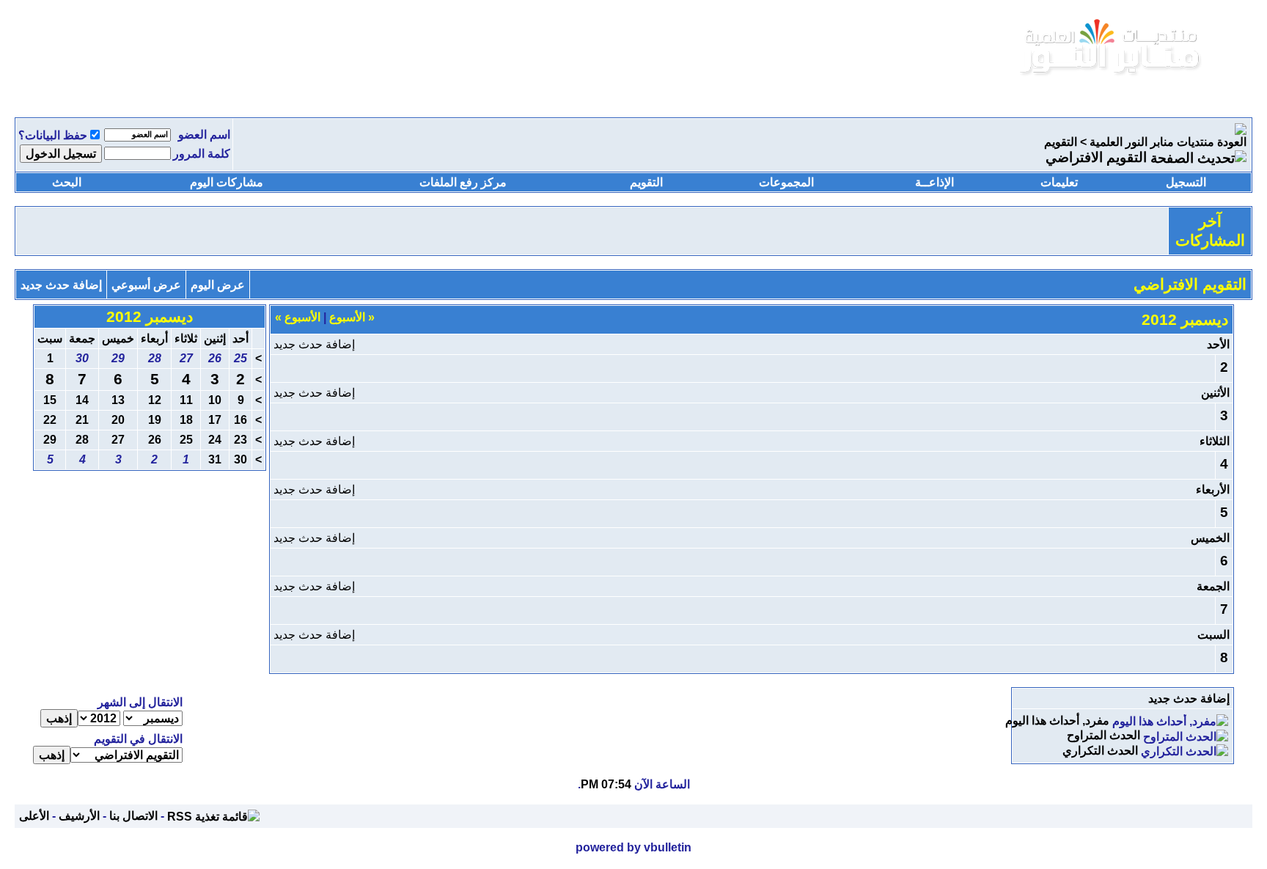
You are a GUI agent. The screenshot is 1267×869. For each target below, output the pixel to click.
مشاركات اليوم (226, 182)
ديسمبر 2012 (149, 317)
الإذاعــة (934, 182)
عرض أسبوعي (146, 285)
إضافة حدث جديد (61, 285)
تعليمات (1059, 182)
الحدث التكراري (1100, 750)
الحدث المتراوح (1103, 735)
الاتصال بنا (133, 816)
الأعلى (34, 816)
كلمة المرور (201, 153)
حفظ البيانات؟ (52, 135)
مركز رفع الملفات (463, 182)
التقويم (1060, 142)
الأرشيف (79, 816)
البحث (66, 182)
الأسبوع (352, 317)
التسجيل (1186, 182)
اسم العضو (204, 134)
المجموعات (786, 182)
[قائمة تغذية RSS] (213, 816)
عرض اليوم (218, 285)
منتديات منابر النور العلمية (1152, 142)
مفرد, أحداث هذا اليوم (1057, 720)
